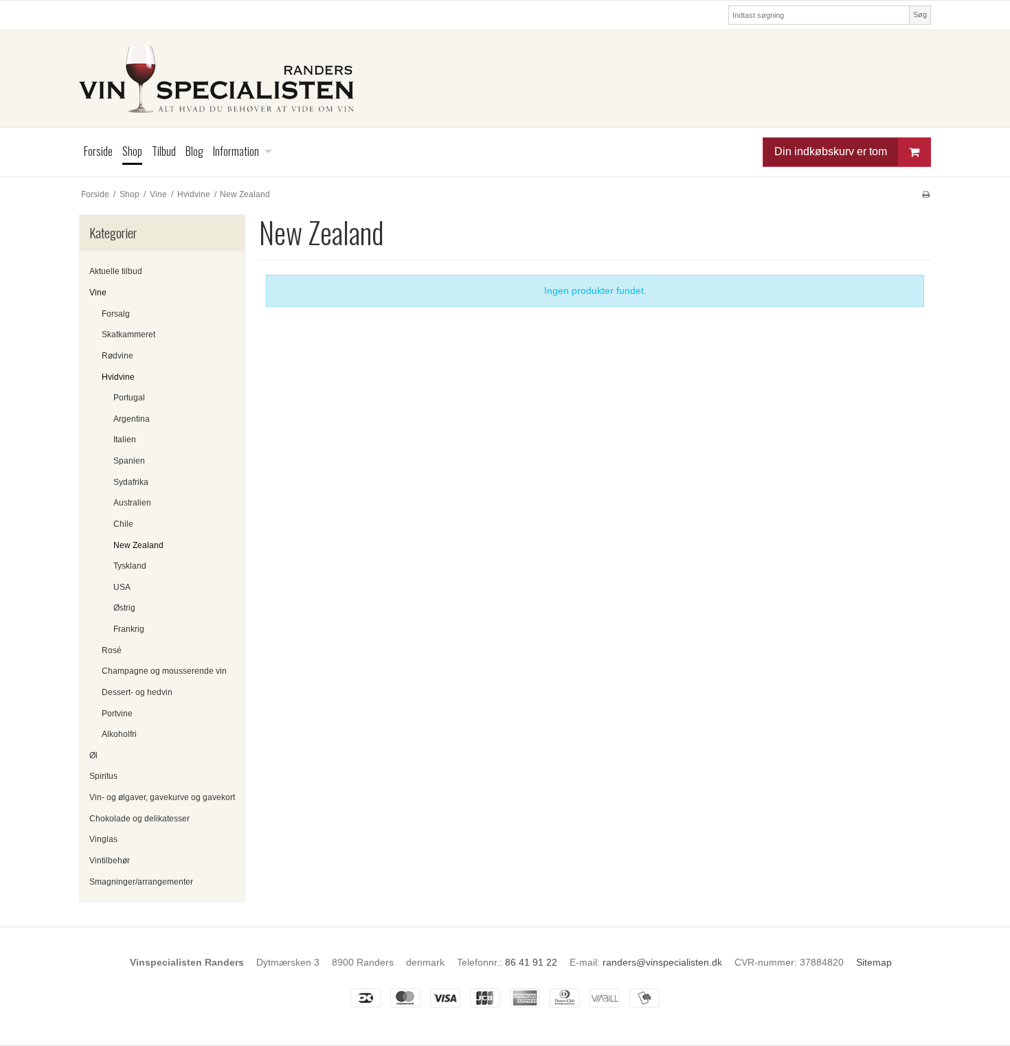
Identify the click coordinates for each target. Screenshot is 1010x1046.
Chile (123, 524)
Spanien (129, 461)
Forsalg (116, 314)
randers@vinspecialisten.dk (662, 962)
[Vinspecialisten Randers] (505, 79)
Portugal (129, 397)
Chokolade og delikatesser (139, 818)
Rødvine (117, 356)
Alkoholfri (119, 734)
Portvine (117, 713)
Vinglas (103, 839)
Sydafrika (130, 482)
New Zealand (138, 545)
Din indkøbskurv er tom (830, 151)
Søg (920, 14)
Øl (93, 755)
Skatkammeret (128, 334)
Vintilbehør (109, 860)
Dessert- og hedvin (137, 692)
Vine (97, 292)
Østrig (124, 608)
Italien (124, 439)
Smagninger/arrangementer (141, 882)
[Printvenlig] (926, 194)
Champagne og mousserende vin (164, 671)
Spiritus (103, 776)
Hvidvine (118, 377)
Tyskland (129, 566)
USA (122, 587)
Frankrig (128, 629)
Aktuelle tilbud (115, 271)
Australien (132, 503)
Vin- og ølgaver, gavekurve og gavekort (162, 797)
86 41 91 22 (531, 962)
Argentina (131, 419)
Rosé (112, 650)
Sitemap (874, 962)
